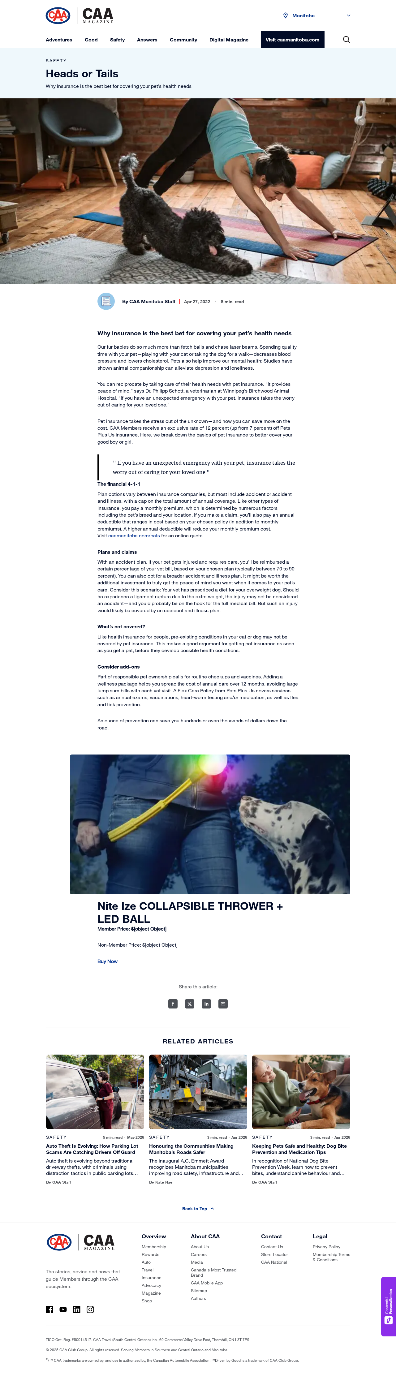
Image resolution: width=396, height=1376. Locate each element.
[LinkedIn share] (206, 1003)
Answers (147, 39)
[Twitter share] (189, 1003)
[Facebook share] (173, 1003)
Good (91, 39)
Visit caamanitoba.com (293, 39)
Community (183, 39)
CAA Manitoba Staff (152, 301)
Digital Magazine (228, 39)
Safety (117, 39)
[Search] (346, 39)
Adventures (59, 39)
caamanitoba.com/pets (134, 535)
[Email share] (223, 1003)
